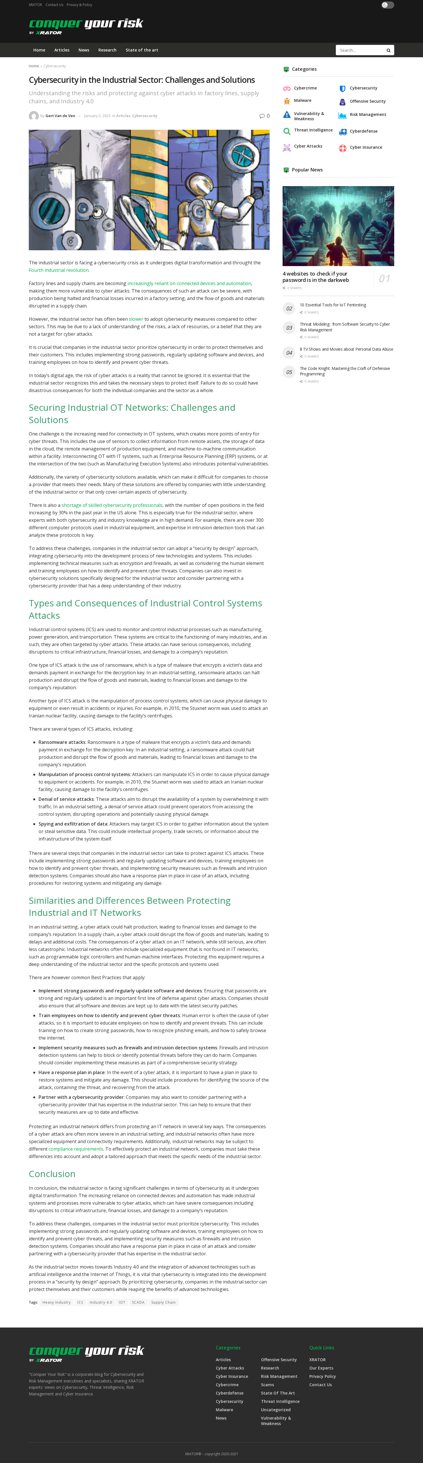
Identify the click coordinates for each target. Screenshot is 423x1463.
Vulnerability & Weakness (309, 116)
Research (107, 50)
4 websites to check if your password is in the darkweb (316, 277)
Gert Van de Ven (60, 115)
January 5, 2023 (97, 115)
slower (136, 319)
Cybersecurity (54, 66)
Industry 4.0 (101, 1302)
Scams (267, 1384)
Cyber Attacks (308, 146)
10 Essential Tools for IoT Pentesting (333, 305)
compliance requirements (76, 1149)
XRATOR (35, 4)
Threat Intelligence (313, 130)
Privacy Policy (322, 1376)
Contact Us (54, 4)
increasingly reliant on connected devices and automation (189, 283)
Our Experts (321, 1368)
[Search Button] (389, 50)
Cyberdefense (364, 131)
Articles (61, 50)
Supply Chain (163, 1302)
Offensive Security (368, 101)
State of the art (142, 50)
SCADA (138, 1302)
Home (39, 50)
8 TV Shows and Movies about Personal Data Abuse (346, 349)
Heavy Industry (57, 1302)
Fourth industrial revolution (59, 270)
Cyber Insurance (366, 147)
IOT (122, 1302)
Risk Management (368, 114)
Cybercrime (305, 88)
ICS (80, 1302)
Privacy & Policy (79, 4)
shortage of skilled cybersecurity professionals (112, 505)
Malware (302, 100)
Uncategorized (276, 1409)
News (84, 50)
